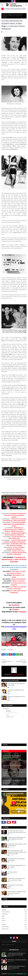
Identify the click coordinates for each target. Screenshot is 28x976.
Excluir (12, 716)
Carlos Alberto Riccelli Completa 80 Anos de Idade (14, 8)
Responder (8, 716)
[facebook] (12, 1)
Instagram (22, 612)
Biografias (10, 14)
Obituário (14, 924)
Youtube (15, 609)
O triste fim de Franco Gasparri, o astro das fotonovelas (17, 844)
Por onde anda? (14, 926)
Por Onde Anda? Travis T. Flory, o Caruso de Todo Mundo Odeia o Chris (17, 831)
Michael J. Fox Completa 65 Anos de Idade (16, 697)
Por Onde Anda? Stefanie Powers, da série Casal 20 (16, 866)
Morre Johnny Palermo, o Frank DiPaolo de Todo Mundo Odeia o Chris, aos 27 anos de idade (17, 852)
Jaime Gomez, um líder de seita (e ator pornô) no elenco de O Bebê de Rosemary (14, 567)
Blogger (24, 973)
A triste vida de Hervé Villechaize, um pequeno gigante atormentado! (12, 756)
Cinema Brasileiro (14, 911)
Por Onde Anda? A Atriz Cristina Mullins (15, 885)
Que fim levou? (14, 928)
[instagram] (14, 1)
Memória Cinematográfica (17, 674)
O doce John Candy (12, 872)
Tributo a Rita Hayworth (18, 579)
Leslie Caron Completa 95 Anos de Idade (16, 690)
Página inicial (5, 14)
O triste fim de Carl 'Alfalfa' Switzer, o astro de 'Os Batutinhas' (14, 772)
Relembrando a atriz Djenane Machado (12, 765)
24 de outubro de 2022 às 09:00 (11, 712)
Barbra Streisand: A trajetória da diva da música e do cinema (17, 892)
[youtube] (9, 822)
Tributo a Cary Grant (18, 551)
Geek (14, 918)
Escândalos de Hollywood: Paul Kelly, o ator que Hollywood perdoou (15, 515)
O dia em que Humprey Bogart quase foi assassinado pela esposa (14, 524)
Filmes (14, 916)
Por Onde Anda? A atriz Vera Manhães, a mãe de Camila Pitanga (14, 781)
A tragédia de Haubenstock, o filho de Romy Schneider (14, 559)
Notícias (14, 920)
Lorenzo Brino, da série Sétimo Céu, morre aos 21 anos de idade (16, 879)
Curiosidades (10, 649)
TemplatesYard (13, 973)
